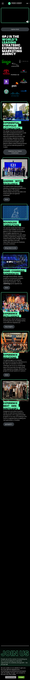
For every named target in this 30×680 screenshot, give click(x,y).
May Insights (9, 327)
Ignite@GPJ (8, 424)
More (6, 199)
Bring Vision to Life (10, 248)
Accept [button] (21, 677)
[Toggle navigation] (2, 3)
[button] (27, 3)
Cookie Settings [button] (10, 677)
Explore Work (15, 29)
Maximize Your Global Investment (15, 152)
